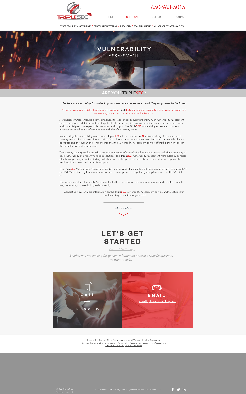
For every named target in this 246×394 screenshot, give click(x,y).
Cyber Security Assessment (119, 340)
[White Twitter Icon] (178, 389)
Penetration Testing (96, 340)
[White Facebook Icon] (173, 389)
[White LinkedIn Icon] (184, 389)
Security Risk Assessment (154, 342)
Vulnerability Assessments (129, 342)
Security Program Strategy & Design (99, 342)
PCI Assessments (133, 345)
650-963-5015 (168, 7)
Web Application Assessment (146, 340)
